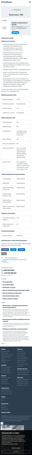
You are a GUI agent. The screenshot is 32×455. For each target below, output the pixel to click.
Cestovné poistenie (21, 353)
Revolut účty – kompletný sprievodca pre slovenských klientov (15, 306)
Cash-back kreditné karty (6, 391)
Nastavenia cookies (16, 447)
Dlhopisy (3, 405)
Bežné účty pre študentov (22, 383)
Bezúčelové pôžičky (5, 351)
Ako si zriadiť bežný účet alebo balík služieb (16, 290)
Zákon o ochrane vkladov (10, 298)
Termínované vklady (5, 377)
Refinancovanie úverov (6, 360)
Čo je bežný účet (8, 282)
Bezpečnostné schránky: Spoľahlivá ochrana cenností (16, 320)
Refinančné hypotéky (5, 370)
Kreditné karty (5, 388)
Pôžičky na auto (4, 353)
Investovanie (4, 403)
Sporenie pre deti (5, 383)
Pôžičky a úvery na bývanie (7, 354)
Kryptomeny (4, 407)
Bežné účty (20, 377)
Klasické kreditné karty (6, 390)
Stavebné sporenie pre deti (23, 372)
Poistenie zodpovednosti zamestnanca (22, 365)
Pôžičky (3, 349)
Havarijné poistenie (21, 360)
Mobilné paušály (5, 412)
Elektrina (3, 398)
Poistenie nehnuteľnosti (22, 358)
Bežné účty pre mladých (22, 381)
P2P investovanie (5, 409)
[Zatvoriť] (2, 423)
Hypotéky (3, 365)
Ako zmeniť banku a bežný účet (12, 293)
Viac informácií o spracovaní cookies (10, 443)
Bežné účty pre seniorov (22, 385)
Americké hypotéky (5, 368)
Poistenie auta (20, 351)
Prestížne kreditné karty (6, 393)
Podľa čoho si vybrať (9, 287)
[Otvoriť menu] (29, 2)
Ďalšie (2, 343)
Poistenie (19, 349)
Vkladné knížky (4, 379)
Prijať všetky (16, 451)
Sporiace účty (4, 381)
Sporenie (3, 375)
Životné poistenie (21, 354)
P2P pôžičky (3, 362)
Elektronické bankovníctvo (11, 296)
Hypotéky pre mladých (6, 372)
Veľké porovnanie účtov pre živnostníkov (15, 329)
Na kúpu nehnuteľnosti (6, 367)
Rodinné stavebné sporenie (23, 374)
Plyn (2, 400)
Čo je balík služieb (8, 284)
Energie (3, 396)
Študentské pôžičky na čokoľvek (6, 357)
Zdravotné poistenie (21, 356)
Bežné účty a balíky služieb (11, 257)
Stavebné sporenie (22, 368)
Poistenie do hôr (20, 362)
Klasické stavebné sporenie (23, 370)
